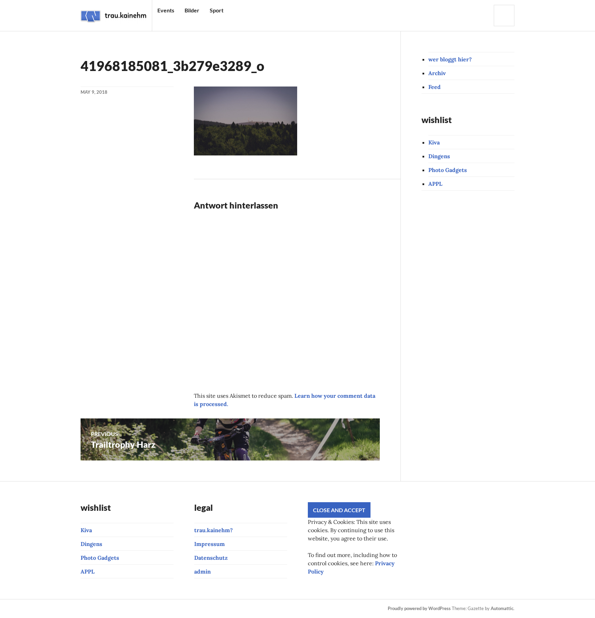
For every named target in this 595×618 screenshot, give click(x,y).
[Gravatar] (248, 609)
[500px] (178, 609)
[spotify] (202, 609)
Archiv (437, 73)
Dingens (439, 156)
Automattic (502, 608)
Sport (216, 10)
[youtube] (120, 609)
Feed (434, 86)
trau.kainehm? (213, 530)
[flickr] (167, 609)
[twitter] (155, 609)
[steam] (225, 609)
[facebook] (108, 609)
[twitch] (131, 609)
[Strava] (85, 609)
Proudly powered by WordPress (419, 608)
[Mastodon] (237, 609)
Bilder (192, 10)
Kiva (434, 142)
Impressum (209, 543)
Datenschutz (211, 557)
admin (202, 571)
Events (165, 10)
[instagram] (96, 609)
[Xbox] (213, 609)
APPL (435, 183)
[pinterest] (143, 609)
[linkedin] (190, 609)
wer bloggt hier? (450, 59)
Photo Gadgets (447, 169)
